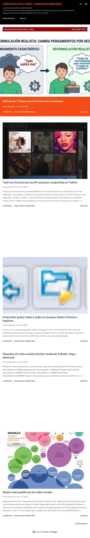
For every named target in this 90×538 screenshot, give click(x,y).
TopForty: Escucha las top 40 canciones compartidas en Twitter (40, 182)
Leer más (83, 112)
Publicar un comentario (24, 112)
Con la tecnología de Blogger (46, 532)
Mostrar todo (79, 29)
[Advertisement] (45, 232)
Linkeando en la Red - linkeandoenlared (32, 3)
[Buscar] (80, 4)
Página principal (8, 18)
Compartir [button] (7, 112)
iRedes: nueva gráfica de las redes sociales (27, 492)
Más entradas (81, 524)
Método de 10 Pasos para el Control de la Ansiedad (33, 101)
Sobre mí (23, 18)
